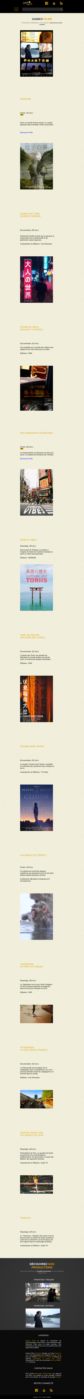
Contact (58, 1377)
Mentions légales (46, 1397)
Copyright (35, 1397)
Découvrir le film (26, 132)
